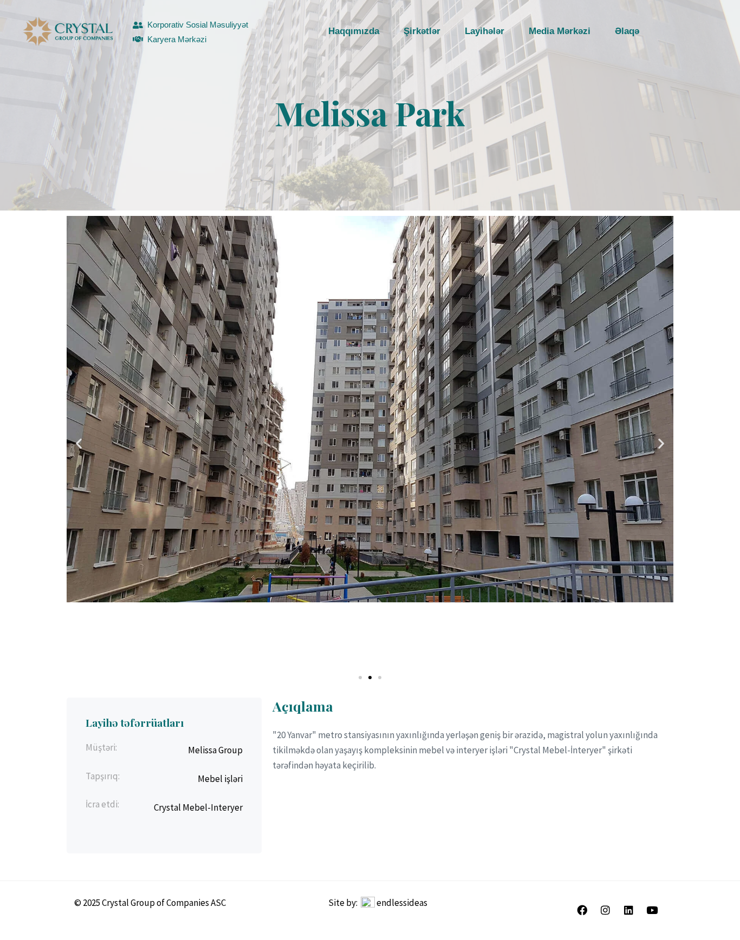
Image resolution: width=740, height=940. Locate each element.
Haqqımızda (353, 31)
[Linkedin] (628, 910)
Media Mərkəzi (559, 31)
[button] (79, 443)
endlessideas (402, 903)
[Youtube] (651, 910)
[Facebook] (582, 910)
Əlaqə (627, 31)
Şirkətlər (422, 31)
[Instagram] (605, 910)
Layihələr (484, 31)
